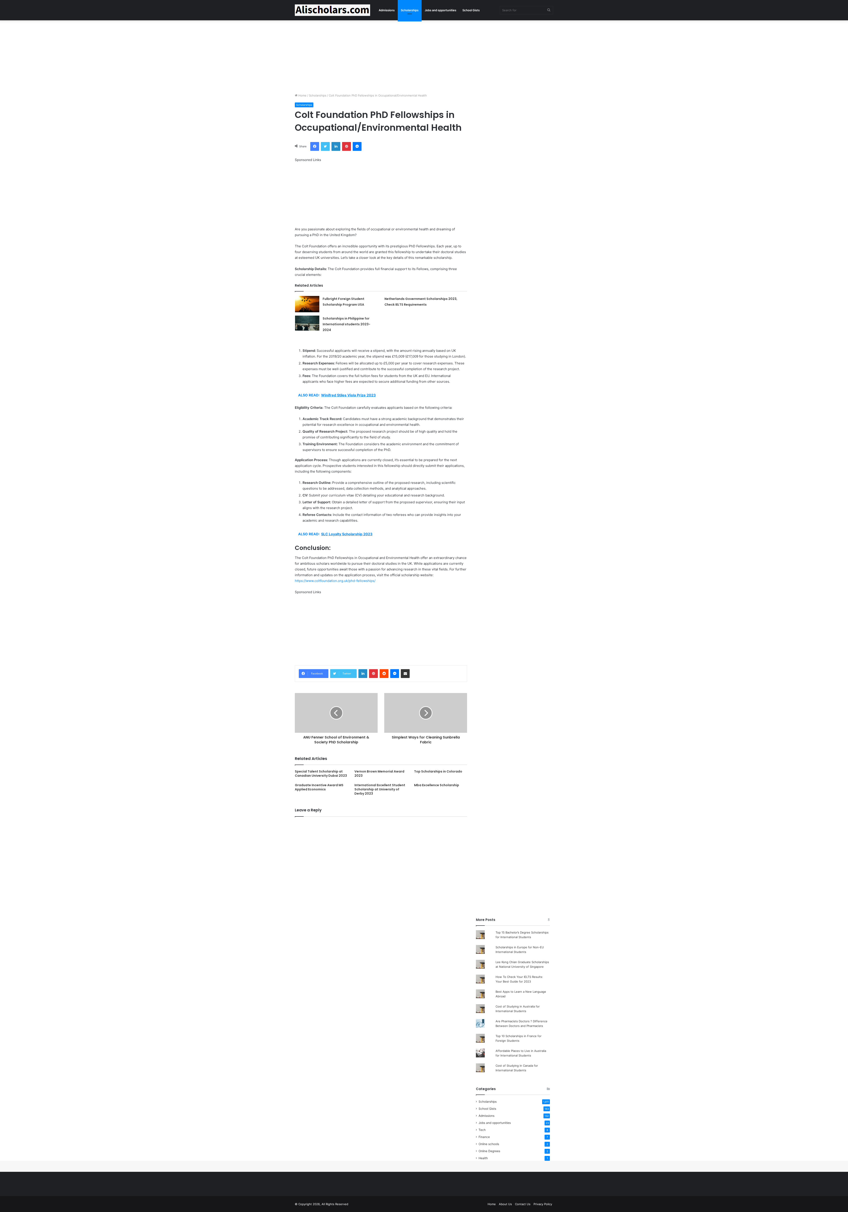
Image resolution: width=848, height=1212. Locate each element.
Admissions (387, 10)
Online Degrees (489, 1151)
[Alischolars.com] (332, 10)
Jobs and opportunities (440, 10)
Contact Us (522, 1204)
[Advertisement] (424, 56)
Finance (484, 1137)
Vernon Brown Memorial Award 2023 (379, 773)
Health (483, 1158)
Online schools (489, 1144)
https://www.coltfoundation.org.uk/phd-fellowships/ (335, 581)
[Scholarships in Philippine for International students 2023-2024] (307, 323)
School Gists (471, 10)
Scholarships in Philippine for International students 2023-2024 (346, 324)
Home (302, 95)
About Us (505, 1204)
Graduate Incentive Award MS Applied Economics (319, 787)
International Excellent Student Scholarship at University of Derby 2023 (379, 789)
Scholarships (409, 10)
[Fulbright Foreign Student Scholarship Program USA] (307, 304)
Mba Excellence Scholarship (436, 785)
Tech (482, 1130)
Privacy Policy (543, 1204)
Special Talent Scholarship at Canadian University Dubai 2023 (321, 773)
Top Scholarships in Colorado (438, 771)
